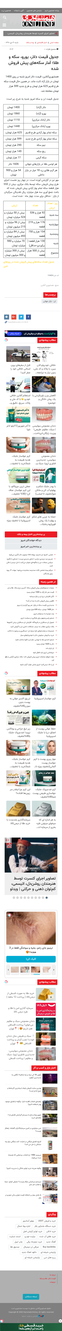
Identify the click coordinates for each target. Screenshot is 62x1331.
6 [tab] (28, 898)
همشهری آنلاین (38, 21)
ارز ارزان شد (50, 648)
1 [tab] (46, 898)
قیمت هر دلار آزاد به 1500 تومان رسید (40, 592)
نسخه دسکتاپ (31, 1296)
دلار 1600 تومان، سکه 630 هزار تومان (40, 609)
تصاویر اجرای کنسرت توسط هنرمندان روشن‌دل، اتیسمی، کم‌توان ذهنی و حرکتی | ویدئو (33, 883)
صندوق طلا (14, 1247)
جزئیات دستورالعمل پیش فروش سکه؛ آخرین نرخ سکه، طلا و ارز (30, 588)
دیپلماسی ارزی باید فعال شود (43, 652)
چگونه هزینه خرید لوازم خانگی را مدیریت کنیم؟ (23, 1168)
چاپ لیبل (18, 1242)
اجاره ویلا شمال (23, 1226)
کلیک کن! (29, 959)
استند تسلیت (15, 1236)
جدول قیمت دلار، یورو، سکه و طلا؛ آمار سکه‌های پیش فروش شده (33, 63)
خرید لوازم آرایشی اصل (32, 1231)
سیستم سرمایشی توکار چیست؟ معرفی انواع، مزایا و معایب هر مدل (23, 1183)
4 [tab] (35, 898)
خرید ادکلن (51, 1231)
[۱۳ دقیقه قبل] (31, 855)
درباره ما (53, 1275)
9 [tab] (17, 898)
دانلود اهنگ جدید (29, 1252)
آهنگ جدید (51, 1242)
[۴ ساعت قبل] (49, 1079)
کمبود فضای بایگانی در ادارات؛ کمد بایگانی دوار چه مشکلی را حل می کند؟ (23, 1143)
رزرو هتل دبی (50, 1257)
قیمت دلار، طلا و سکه (48, 1278)
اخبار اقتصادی (42, 42)
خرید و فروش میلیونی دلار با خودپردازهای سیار (37, 635)
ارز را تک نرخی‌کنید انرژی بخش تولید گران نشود (37, 664)
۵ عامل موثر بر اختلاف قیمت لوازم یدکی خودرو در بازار (23, 1196)
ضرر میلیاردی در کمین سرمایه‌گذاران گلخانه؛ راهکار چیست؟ (23, 1130)
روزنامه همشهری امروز (52, 10)
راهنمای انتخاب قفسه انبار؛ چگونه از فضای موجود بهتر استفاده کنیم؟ (23, 1103)
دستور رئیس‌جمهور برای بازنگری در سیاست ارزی (37, 618)
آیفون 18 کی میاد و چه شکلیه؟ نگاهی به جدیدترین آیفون (26, 1076)
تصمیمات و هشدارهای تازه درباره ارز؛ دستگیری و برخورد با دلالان (31, 631)
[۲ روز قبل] (49, 1119)
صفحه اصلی (54, 42)
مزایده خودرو (30, 1236)
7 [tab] (24, 898)
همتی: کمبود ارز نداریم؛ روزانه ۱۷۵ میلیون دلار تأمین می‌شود (31, 554)
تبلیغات (53, 1282)
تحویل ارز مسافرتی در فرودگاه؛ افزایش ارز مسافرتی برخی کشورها (30, 622)
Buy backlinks (49, 1247)
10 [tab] (14, 898)
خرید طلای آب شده (48, 1236)
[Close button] (60, 1321)
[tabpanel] (31, 866)
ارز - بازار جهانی (49, 301)
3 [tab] (39, 898)
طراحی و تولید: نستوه (30, 1316)
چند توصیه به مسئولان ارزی (44, 613)
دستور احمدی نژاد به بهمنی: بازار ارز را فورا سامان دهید (34, 639)
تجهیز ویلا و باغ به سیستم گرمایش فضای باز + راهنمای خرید (24, 1116)
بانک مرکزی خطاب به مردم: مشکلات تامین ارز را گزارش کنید (32, 626)
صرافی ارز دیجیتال (31, 1247)
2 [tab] (42, 898)
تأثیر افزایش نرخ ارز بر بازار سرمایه (42, 596)
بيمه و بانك (30, 42)
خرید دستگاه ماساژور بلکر (45, 1226)
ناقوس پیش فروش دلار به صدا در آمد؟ (40, 601)
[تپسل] (1, 1321)
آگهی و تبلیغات (19, 10)
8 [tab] (21, 898)
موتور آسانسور (28, 1221)
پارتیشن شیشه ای (48, 1252)
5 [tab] (32, 898)
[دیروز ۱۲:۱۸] (49, 1105)
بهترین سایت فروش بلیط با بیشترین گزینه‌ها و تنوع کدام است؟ (24, 1089)
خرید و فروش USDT (47, 1221)
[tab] (31, 534)
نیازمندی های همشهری (34, 10)
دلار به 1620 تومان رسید (45, 644)
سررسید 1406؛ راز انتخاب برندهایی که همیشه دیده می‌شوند (24, 1156)
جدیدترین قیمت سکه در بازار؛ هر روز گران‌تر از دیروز (35, 605)
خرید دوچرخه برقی (34, 1242)
